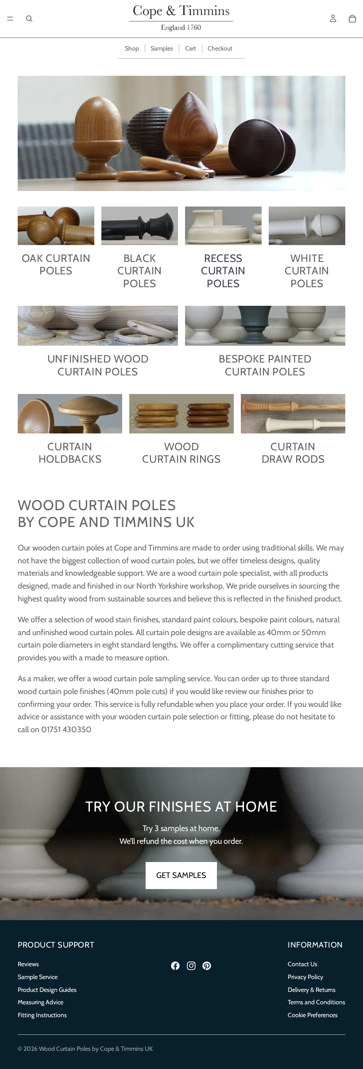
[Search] (29, 18)
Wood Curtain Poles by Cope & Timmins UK (96, 1049)
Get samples (181, 875)
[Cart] (352, 18)
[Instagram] (191, 965)
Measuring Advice (40, 1002)
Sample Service (38, 977)
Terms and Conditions (316, 1002)
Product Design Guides (47, 989)
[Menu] (10, 18)
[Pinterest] (206, 965)
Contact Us (302, 964)
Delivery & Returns (312, 989)
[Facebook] (175, 965)
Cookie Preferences (313, 1015)
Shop (132, 48)
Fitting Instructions (42, 1015)
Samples (162, 48)
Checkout (220, 48)
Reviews (28, 964)
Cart (190, 48)
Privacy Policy (305, 977)
